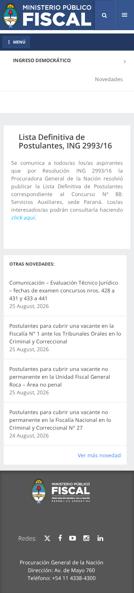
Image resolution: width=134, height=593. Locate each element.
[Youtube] (72, 538)
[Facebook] (60, 538)
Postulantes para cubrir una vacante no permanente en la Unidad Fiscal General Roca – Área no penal (59, 376)
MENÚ (19, 42)
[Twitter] (47, 538)
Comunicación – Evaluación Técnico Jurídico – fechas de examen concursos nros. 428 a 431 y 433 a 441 (63, 290)
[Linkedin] (100, 538)
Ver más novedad (99, 455)
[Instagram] (86, 538)
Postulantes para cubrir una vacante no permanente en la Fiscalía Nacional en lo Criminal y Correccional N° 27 (60, 419)
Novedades (109, 79)
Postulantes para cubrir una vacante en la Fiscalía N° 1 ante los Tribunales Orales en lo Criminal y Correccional (65, 333)
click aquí (23, 217)
